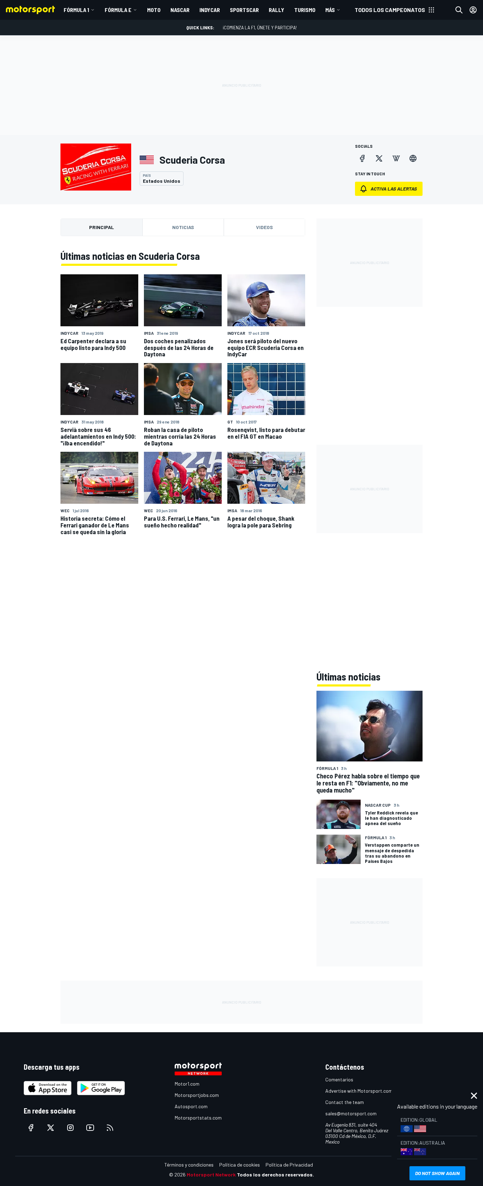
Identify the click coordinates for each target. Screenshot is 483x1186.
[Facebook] (362, 158)
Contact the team (344, 1102)
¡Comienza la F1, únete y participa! (260, 27)
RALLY (276, 9)
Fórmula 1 (76, 9)
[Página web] (413, 158)
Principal (101, 227)
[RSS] (110, 1128)
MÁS (330, 9)
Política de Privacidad (289, 1165)
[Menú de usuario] (473, 10)
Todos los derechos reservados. (275, 1175)
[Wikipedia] (396, 158)
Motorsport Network (211, 1175)
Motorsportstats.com (198, 1118)
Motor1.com (187, 1084)
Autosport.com (191, 1106)
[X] (379, 158)
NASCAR (180, 9)
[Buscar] (459, 10)
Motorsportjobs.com (197, 1095)
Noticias (183, 227)
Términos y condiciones (189, 1165)
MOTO (154, 9)
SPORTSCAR (244, 9)
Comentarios (339, 1079)
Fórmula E (118, 9)
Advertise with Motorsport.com (358, 1091)
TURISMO (304, 9)
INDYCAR (209, 9)
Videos (264, 227)
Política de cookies (239, 1165)
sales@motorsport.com (351, 1113)
